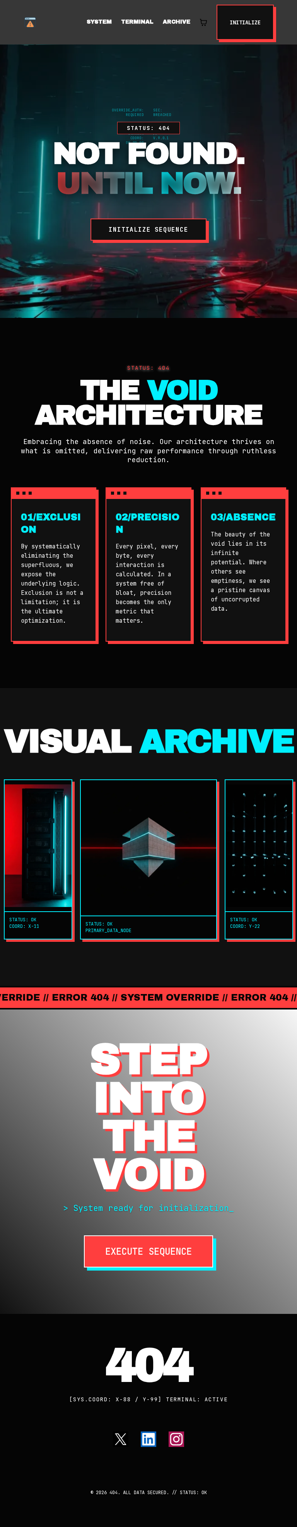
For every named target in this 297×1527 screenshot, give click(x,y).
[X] (121, 1439)
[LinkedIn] (148, 1439)
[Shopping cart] (203, 22)
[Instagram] (176, 1439)
